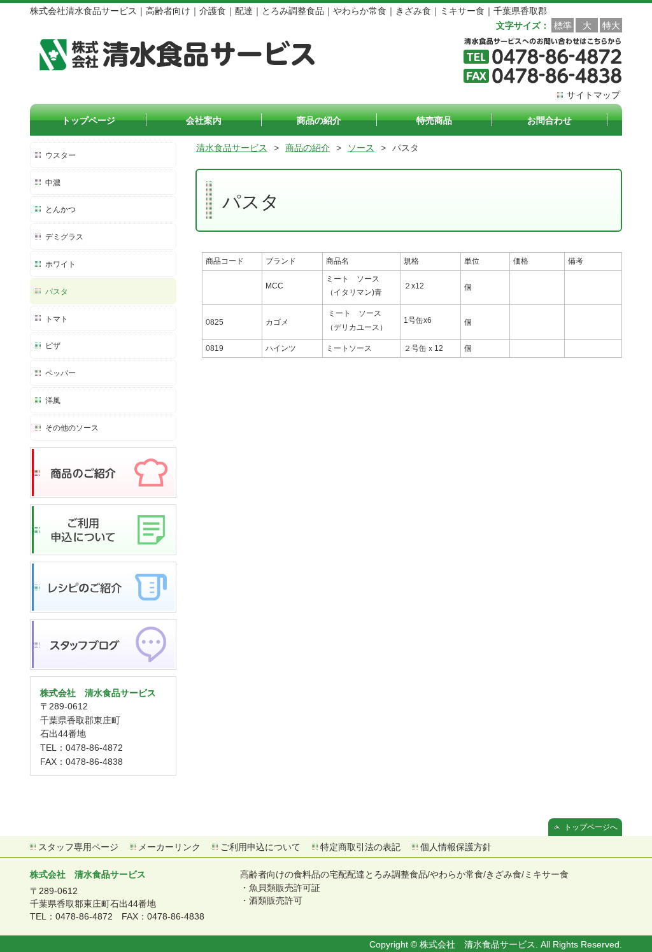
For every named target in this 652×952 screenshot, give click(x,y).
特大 (611, 25)
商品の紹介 (307, 148)
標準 (563, 25)
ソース (361, 148)
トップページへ (591, 827)
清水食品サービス (231, 148)
